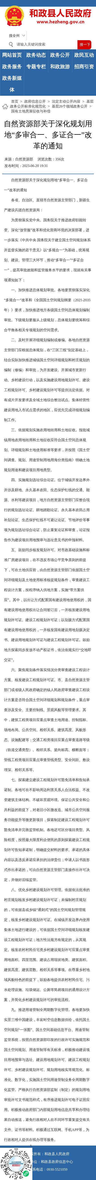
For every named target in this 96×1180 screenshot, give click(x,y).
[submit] (84, 44)
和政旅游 (60, 66)
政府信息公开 (35, 101)
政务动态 (36, 55)
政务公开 (60, 55)
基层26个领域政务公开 (70, 106)
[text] (41, 44)
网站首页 (12, 55)
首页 (14, 101)
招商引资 (84, 66)
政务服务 (12, 66)
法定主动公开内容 (66, 101)
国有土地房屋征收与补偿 (30, 111)
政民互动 (84, 55)
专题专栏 (36, 66)
